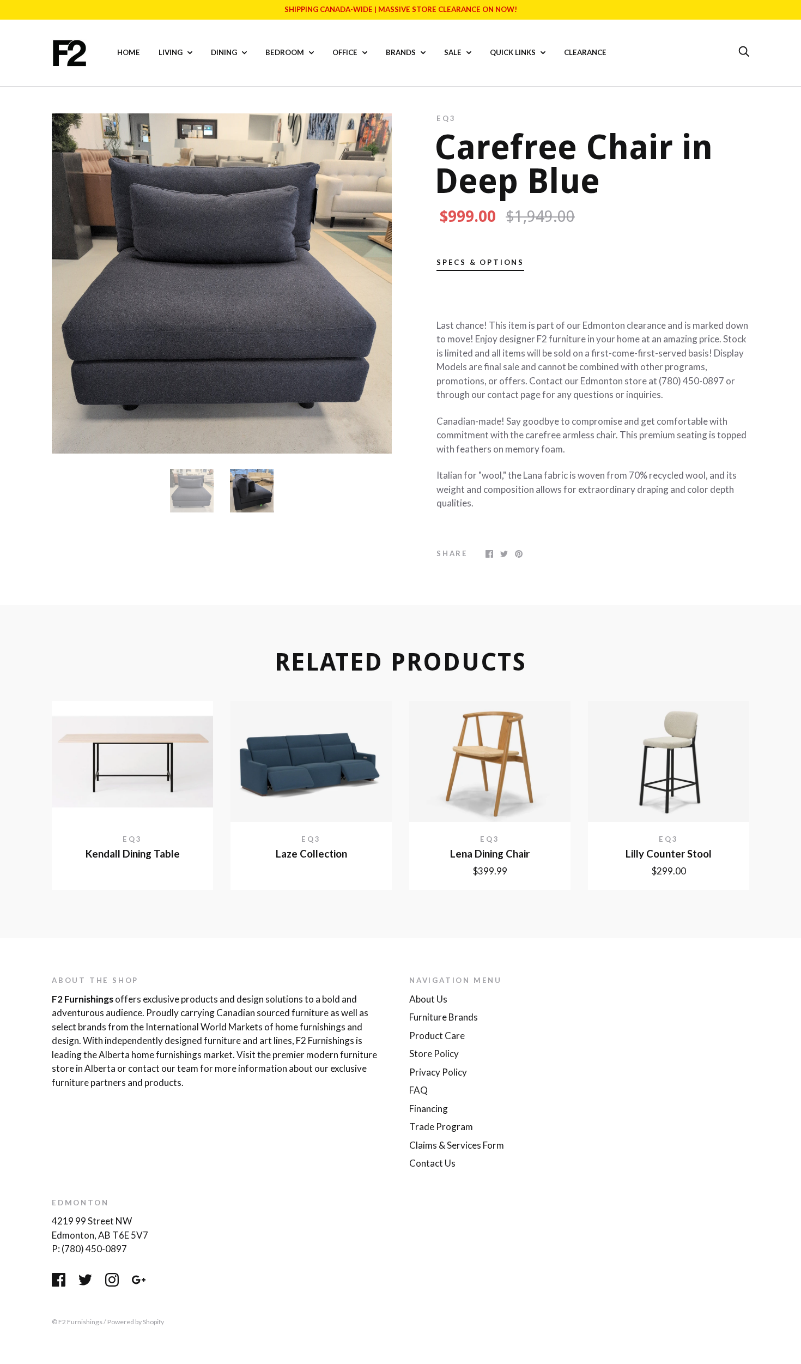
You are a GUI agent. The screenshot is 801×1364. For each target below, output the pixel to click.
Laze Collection (311, 854)
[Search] (743, 51)
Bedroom (285, 52)
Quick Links (513, 52)
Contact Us (432, 1163)
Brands (401, 52)
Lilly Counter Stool (669, 854)
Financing (428, 1108)
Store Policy (434, 1053)
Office (345, 52)
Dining (225, 52)
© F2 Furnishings (77, 1322)
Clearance (585, 52)
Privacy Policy (438, 1072)
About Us (428, 999)
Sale (453, 52)
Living (171, 52)
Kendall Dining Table (133, 854)
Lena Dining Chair (490, 854)
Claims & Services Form (456, 1145)
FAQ (418, 1090)
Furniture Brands (443, 1017)
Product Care (437, 1035)
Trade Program (441, 1126)
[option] (222, 283)
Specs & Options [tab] (480, 262)
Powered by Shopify (135, 1322)
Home (128, 52)
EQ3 (446, 118)
